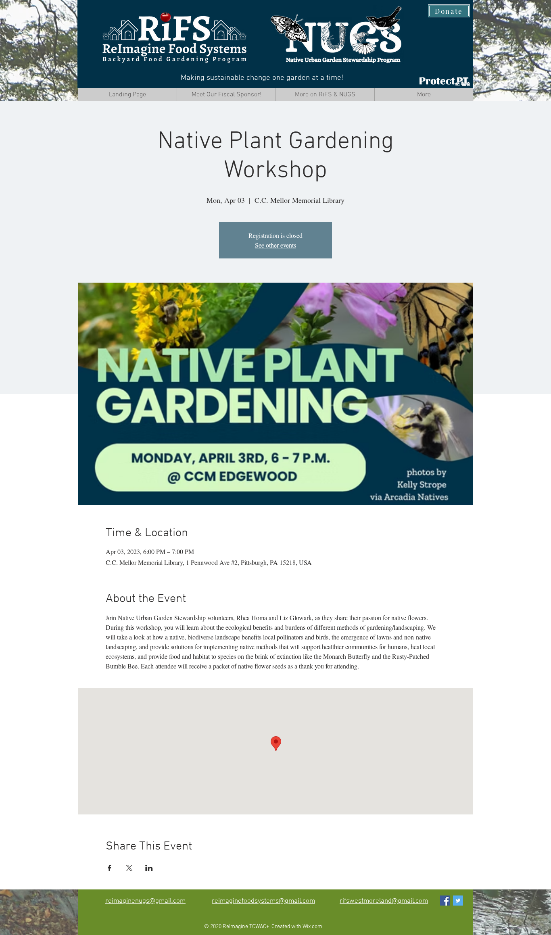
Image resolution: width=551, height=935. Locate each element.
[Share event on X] (129, 868)
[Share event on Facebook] (109, 868)
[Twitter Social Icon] (458, 900)
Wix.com (312, 926)
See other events (275, 245)
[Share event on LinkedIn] (149, 868)
